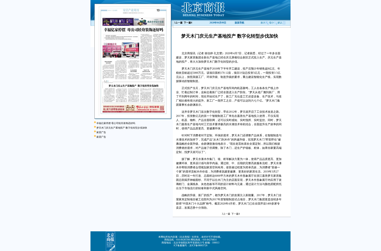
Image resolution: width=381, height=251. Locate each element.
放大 (263, 22)
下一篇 (188, 22)
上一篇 (178, 22)
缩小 (271, 22)
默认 (280, 22)
